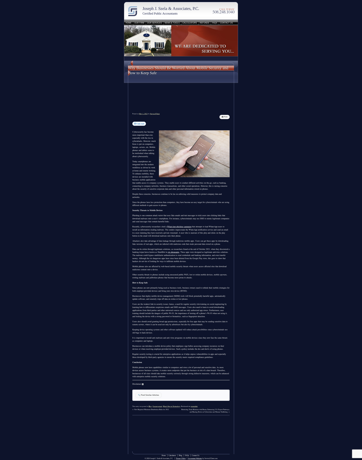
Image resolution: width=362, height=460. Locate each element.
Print (225, 117)
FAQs (214, 23)
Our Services (154, 23)
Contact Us (226, 23)
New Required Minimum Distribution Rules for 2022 (150, 409)
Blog (150, 406)
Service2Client (155, 114)
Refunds (204, 23)
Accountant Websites (195, 458)
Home (129, 23)
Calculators (189, 23)
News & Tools (172, 23)
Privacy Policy (181, 458)
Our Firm (139, 23)
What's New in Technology (171, 406)
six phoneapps (173, 252)
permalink (194, 406)
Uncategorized (157, 406)
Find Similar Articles (148, 395)
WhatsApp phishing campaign (179, 226)
